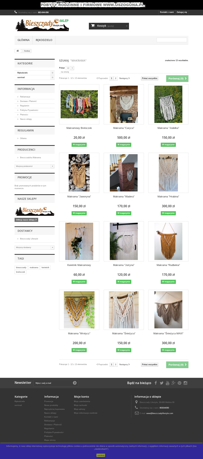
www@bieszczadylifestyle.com (159, 413)
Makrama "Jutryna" (123, 265)
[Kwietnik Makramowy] (79, 241)
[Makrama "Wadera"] (123, 172)
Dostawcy (25, 231)
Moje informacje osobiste (85, 413)
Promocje (25, 177)
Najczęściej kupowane (54, 409)
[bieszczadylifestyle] (42, 25)
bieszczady (21, 267)
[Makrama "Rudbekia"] (168, 241)
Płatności (23, 115)
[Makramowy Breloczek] (79, 104)
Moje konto (81, 396)
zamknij (100, 455)
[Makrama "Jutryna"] (123, 241)
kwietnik (45, 267)
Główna (24, 40)
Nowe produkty (51, 405)
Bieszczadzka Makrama (30, 157)
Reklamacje (24, 97)
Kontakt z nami (167, 12)
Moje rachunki (80, 405)
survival (21, 77)
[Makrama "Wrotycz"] (79, 309)
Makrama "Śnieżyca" (123, 333)
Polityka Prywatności (28, 110)
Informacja (26, 89)
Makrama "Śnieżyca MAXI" (168, 333)
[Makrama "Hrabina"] (168, 172)
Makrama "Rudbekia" (168, 265)
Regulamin (24, 106)
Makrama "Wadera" (123, 196)
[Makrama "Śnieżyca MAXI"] (168, 309)
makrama (34, 267)
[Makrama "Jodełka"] (168, 104)
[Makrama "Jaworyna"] (79, 172)
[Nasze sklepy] (35, 211)
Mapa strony (50, 440)
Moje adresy (79, 409)
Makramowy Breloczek (79, 128)
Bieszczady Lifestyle (28, 239)
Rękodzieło (44, 40)
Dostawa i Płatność (28, 101)
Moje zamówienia (82, 401)
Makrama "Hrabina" (168, 196)
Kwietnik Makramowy (79, 265)
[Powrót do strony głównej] (18, 51)
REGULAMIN (26, 130)
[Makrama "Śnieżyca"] (123, 309)
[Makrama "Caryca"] (123, 104)
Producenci (26, 149)
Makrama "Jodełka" (168, 128)
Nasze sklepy (25, 119)
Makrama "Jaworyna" (79, 196)
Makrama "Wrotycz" (79, 333)
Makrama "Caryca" (123, 128)
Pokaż (62, 68)
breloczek (20, 272)
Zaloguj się (182, 12)
